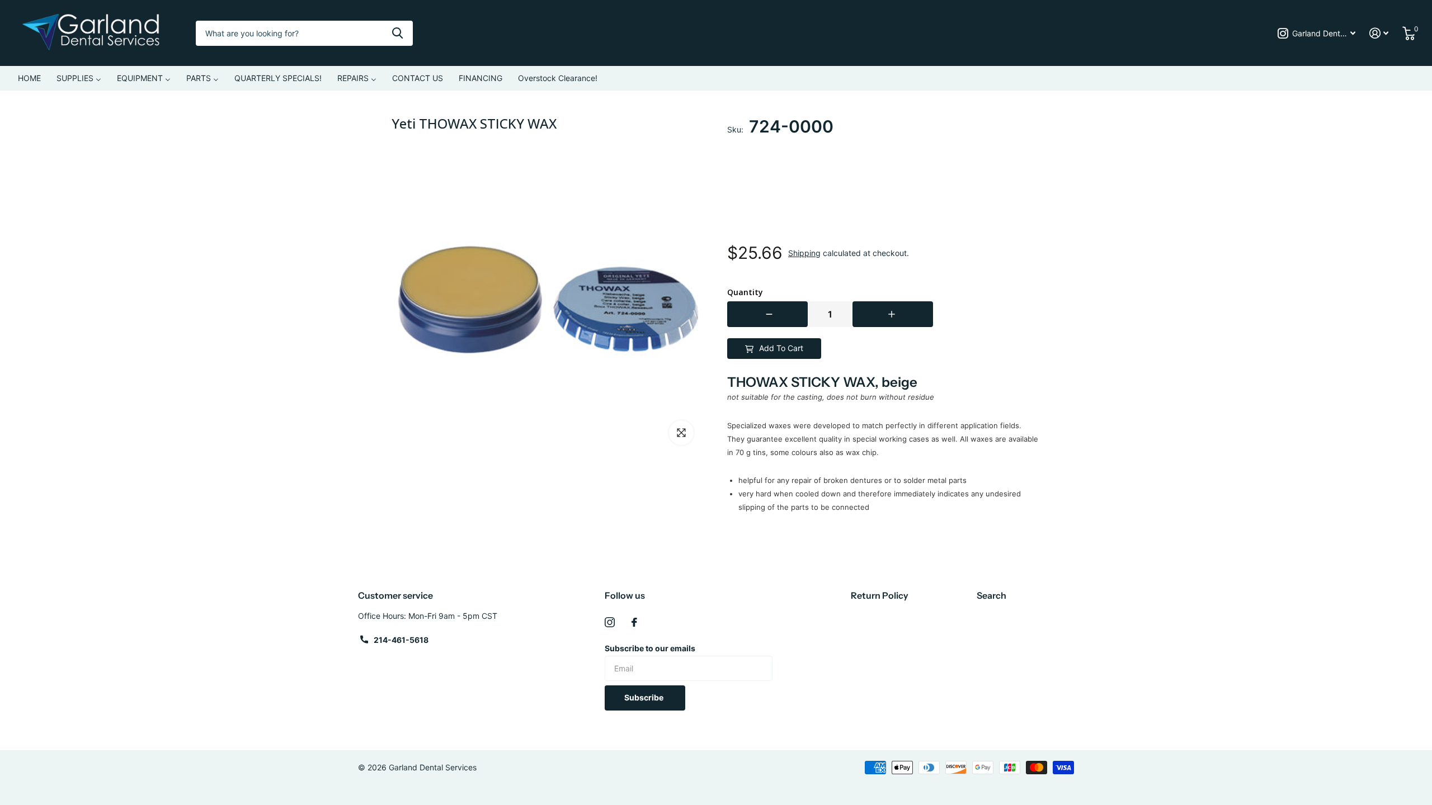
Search (991, 595)
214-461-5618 (401, 640)
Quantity (745, 292)
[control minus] (767, 314)
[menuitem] (29, 78)
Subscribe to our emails (650, 648)
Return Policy (879, 595)
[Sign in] (1379, 33)
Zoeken (397, 33)
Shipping (804, 253)
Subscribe (644, 697)
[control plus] (892, 314)
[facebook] (634, 622)
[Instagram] (610, 622)
